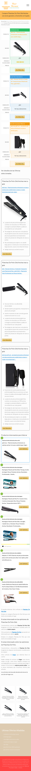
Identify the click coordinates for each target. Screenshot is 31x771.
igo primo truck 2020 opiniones (11, 747)
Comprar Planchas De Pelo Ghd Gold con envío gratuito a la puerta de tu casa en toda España (8, 698)
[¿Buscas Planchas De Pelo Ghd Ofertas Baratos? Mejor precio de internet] (8, 708)
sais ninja (5, 744)
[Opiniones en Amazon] (20, 62)
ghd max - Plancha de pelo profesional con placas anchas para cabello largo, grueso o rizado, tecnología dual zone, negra (15, 190)
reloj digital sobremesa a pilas (11, 739)
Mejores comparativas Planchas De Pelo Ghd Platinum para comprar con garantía (23, 698)
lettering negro (7, 736)
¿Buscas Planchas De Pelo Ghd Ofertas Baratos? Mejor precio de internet (8, 715)
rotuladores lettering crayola (11, 734)
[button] (27, 5)
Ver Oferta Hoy (20, 70)
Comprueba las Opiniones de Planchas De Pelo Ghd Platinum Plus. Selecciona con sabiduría (23, 715)
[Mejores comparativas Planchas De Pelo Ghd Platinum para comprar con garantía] (23, 690)
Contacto (20, 767)
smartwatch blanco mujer (10, 742)
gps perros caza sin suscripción (11, 749)
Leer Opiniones (23, 448)
